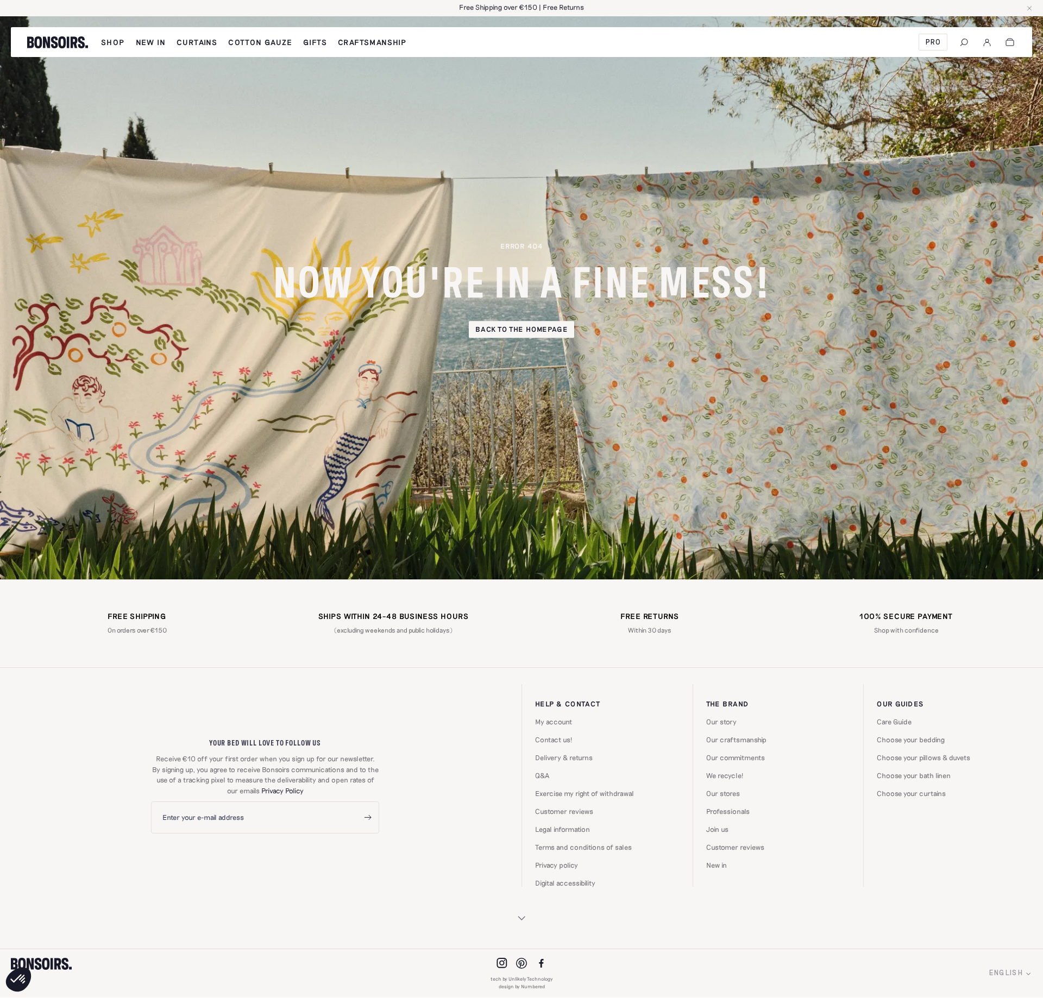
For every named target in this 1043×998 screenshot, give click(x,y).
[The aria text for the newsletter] (367, 817)
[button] (18, 980)
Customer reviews (564, 811)
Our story (721, 721)
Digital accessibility (565, 883)
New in (716, 865)
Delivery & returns (564, 757)
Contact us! (553, 739)
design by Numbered (522, 986)
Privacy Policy (282, 790)
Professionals (728, 811)
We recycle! (724, 775)
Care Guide (894, 721)
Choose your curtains (911, 793)
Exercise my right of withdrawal (584, 793)
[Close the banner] (1029, 8)
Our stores (723, 793)
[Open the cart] (1009, 42)
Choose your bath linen (914, 775)
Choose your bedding (911, 739)
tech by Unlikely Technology (522, 979)
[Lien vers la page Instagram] (502, 963)
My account (553, 721)
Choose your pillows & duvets (923, 757)
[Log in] (987, 42)
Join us (717, 829)
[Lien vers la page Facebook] (541, 963)
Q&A (542, 775)
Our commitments (735, 757)
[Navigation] (964, 42)
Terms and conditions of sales (583, 847)
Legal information (562, 829)
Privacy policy (556, 865)
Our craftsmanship (736, 739)
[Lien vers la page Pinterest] (521, 963)
